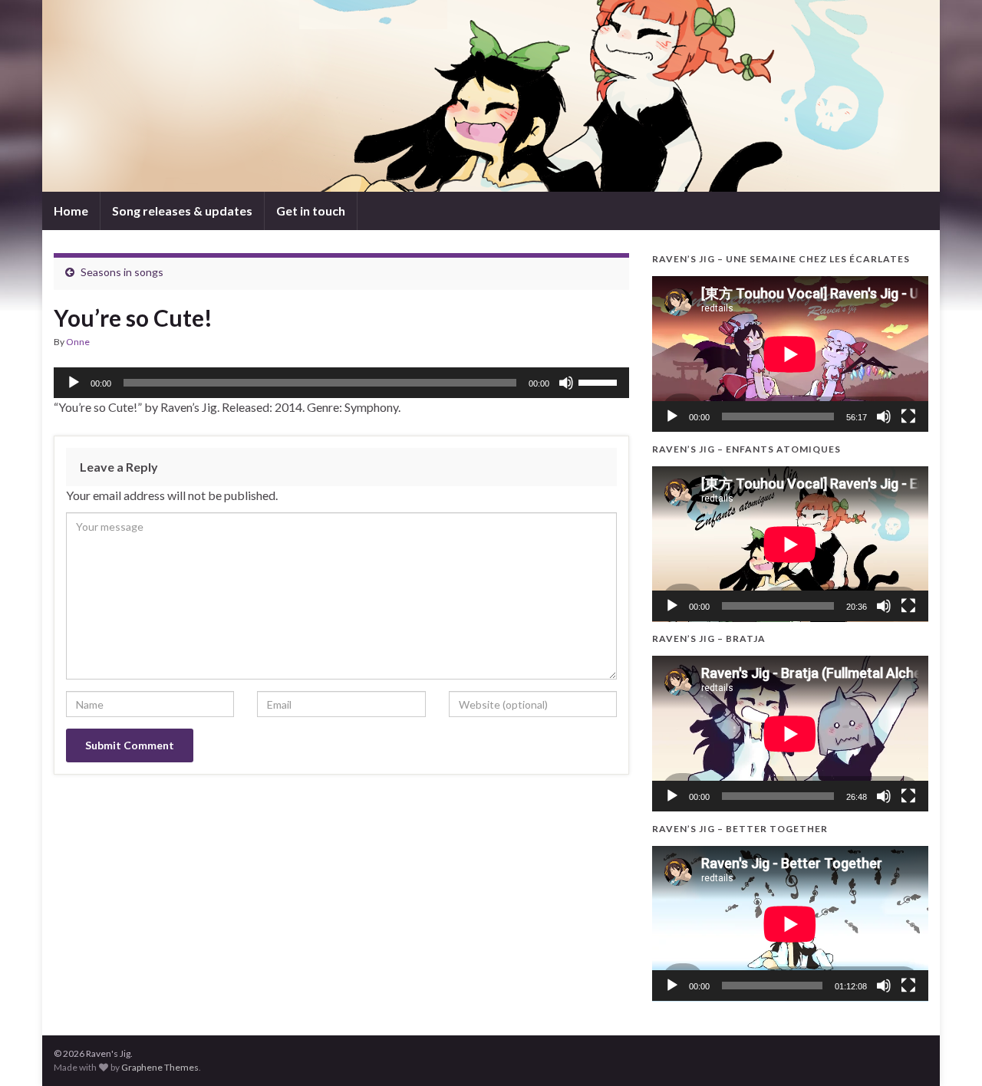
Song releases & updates (182, 210)
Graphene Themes (160, 1067)
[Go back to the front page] (491, 96)
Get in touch (310, 210)
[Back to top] (947, 1051)
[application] (341, 382)
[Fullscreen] (908, 416)
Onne (78, 341)
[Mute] (566, 382)
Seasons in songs (122, 271)
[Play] (73, 382)
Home (71, 210)
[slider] (599, 381)
